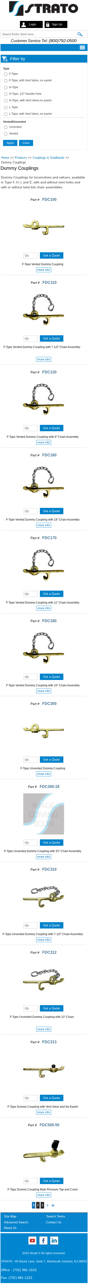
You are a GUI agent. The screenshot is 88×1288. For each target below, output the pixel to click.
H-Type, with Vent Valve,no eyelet (30, 100)
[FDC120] (43, 422)
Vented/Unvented (14, 121)
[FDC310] (43, 919)
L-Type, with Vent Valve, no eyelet (30, 113)
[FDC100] (43, 249)
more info (43, 270)
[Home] (44, 9)
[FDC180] (43, 670)
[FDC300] (43, 753)
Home (5, 157)
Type (6, 68)
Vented (13, 133)
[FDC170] (43, 587)
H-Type (13, 87)
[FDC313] (43, 1092)
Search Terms (55, 1216)
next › (47, 1206)
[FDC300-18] (43, 836)
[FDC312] (43, 1002)
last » (53, 1206)
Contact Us (53, 1222)
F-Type (13, 73)
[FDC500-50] (43, 1175)
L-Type (13, 107)
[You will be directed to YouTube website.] (32, 1240)
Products (21, 157)
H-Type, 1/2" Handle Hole (25, 93)
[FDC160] (43, 505)
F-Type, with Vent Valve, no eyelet (30, 80)
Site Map (10, 1216)
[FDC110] (43, 332)
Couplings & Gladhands (49, 157)
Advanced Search (16, 1222)
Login (32, 24)
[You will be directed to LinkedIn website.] (54, 1240)
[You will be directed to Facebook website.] (43, 1240)
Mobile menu (42, 47)
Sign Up (57, 24)
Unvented (15, 127)
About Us (10, 1228)
